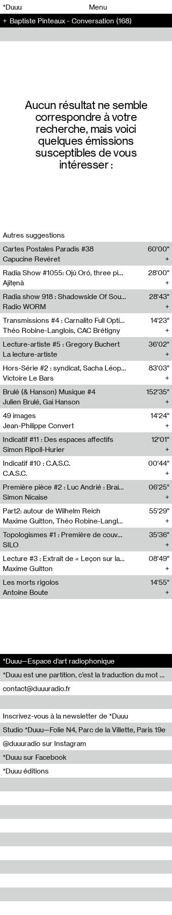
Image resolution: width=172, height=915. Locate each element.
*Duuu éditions (26, 771)
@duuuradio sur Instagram (44, 743)
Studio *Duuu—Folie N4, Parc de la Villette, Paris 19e (84, 729)
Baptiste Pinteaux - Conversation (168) (71, 20)
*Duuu (12, 7)
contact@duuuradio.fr (37, 688)
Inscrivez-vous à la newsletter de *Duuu (65, 716)
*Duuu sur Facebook (35, 757)
